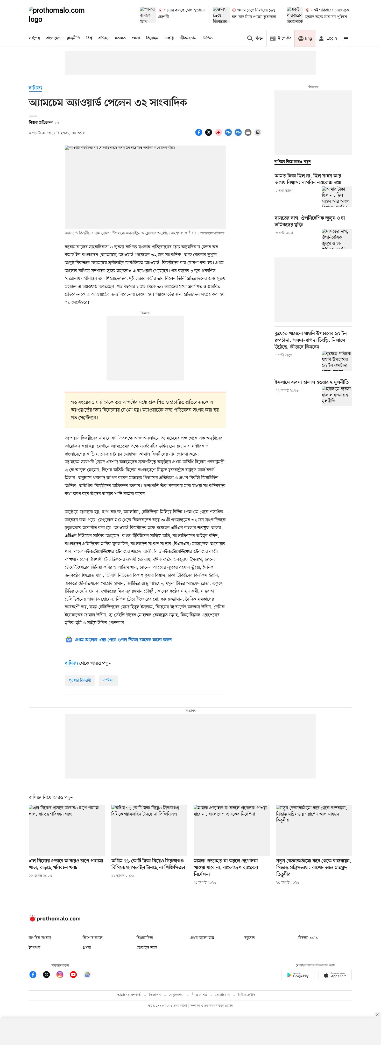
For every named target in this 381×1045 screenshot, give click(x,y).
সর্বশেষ (34, 38)
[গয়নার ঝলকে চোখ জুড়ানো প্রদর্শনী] (148, 15)
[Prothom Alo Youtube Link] (76, 975)
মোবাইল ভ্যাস (147, 948)
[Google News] (87, 975)
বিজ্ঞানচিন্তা (145, 938)
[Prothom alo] (64, 15)
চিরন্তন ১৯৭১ (308, 938)
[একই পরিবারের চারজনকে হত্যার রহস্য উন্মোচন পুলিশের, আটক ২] (295, 15)
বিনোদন (152, 38)
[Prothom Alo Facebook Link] (35, 975)
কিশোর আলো (93, 938)
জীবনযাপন (188, 38)
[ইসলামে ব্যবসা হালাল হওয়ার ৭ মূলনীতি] (337, 396)
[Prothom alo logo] (55, 920)
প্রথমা (87, 948)
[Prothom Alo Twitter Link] (49, 975)
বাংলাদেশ (53, 38)
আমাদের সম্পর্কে (129, 995)
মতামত (120, 38)
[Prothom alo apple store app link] (335, 976)
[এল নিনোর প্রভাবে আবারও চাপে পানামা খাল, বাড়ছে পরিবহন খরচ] (67, 830)
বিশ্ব (89, 38)
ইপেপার (34, 948)
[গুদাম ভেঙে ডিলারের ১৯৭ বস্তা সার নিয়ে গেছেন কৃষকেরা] (221, 15)
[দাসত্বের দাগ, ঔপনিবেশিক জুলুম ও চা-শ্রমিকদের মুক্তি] (337, 239)
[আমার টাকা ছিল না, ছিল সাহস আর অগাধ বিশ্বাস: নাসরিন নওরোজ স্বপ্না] (337, 196)
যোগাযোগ (222, 995)
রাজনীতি (73, 38)
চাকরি (169, 38)
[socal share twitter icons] (209, 135)
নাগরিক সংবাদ (40, 938)
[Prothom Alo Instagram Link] (62, 975)
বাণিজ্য (103, 38)
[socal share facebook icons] (199, 135)
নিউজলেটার (246, 995)
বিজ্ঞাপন (155, 995)
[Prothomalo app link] (298, 976)
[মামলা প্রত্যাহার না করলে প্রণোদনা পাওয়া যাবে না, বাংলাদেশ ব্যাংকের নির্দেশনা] (232, 830)
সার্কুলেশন (176, 995)
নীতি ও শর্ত (199, 995)
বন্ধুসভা (249, 938)
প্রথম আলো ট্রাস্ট (202, 938)
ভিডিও (208, 38)
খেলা (136, 38)
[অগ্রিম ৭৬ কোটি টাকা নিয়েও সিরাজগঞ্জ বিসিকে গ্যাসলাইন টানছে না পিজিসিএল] (149, 830)
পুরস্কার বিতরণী (80, 680)
